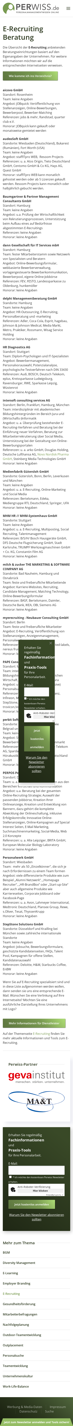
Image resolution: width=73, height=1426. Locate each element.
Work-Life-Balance (16, 1386)
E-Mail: (13, 1163)
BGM (6, 1252)
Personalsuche (13, 1355)
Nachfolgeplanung (16, 1325)
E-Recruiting (41, 1034)
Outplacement (13, 1345)
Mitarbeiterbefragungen (20, 1314)
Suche (49, 1411)
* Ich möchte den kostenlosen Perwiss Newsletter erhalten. (34, 703)
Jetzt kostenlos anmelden (31, 1204)
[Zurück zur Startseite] (31, 8)
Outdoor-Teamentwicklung (22, 1335)
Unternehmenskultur (18, 1376)
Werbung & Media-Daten (24, 1407)
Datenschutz (28, 1411)
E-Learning (10, 1273)
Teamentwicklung (15, 1366)
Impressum (58, 1407)
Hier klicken (40, 1190)
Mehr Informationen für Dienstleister (34, 1023)
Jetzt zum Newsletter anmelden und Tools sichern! (36, 1422)
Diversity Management (19, 1263)
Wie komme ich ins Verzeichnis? (30, 76)
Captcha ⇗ (54, 1194)
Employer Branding (16, 1283)
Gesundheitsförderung (19, 1304)
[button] (68, 8)
